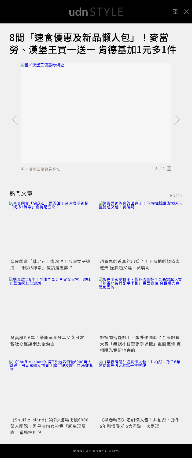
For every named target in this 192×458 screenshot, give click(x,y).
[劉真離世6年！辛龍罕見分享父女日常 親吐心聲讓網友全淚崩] (51, 305)
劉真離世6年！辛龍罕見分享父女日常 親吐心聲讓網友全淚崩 (49, 340)
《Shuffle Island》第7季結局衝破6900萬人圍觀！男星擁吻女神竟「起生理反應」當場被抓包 (49, 426)
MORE (175, 195)
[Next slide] (177, 120)
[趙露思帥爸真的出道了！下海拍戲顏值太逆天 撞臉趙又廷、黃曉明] (141, 229)
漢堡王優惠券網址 (44, 169)
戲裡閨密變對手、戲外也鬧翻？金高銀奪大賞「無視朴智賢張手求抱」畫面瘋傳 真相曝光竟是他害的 (140, 343)
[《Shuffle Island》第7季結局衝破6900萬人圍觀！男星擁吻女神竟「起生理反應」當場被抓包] (51, 388)
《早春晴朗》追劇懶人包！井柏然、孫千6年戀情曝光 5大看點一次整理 (140, 423)
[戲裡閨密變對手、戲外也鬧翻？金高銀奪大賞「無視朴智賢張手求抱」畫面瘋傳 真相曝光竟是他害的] (141, 305)
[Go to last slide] (15, 120)
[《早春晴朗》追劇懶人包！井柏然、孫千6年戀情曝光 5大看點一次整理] (141, 388)
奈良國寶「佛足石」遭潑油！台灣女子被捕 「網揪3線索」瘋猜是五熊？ (50, 264)
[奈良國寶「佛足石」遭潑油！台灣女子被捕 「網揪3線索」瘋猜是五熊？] (51, 229)
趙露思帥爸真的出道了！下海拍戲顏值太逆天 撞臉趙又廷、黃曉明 (140, 264)
